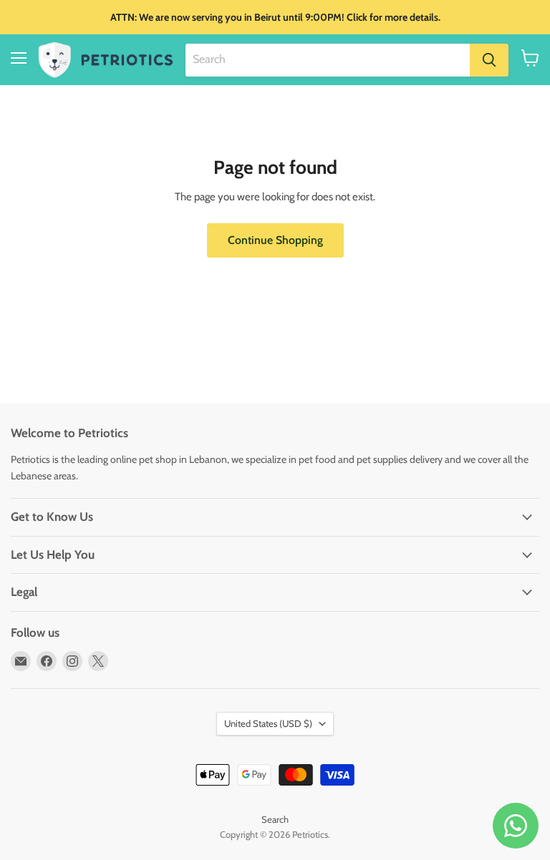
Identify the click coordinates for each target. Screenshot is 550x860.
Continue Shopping (275, 240)
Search (275, 819)
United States (268, 723)
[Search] (489, 60)
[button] (530, 58)
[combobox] (327, 60)
